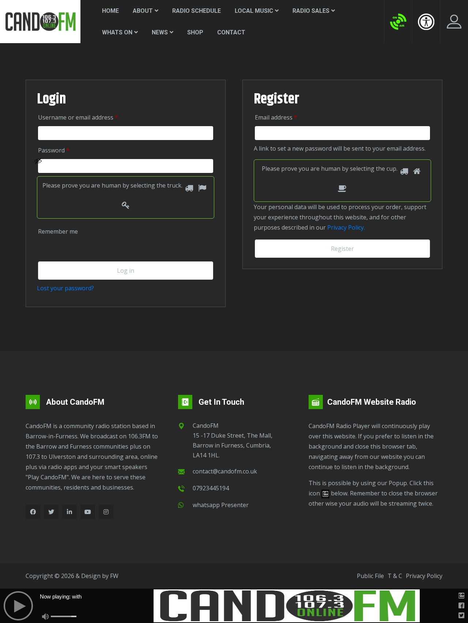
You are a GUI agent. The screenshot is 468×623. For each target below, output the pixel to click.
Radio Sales (310, 10)
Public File (370, 576)
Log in (125, 271)
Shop (195, 32)
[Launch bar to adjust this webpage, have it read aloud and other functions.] (426, 21)
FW (114, 576)
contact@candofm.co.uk (225, 471)
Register (342, 249)
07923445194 (211, 488)
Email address (286, 117)
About (143, 10)
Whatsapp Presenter (221, 505)
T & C (395, 576)
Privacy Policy (424, 576)
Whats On (117, 32)
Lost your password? (65, 288)
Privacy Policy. (346, 227)
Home (110, 10)
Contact (231, 32)
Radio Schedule (196, 10)
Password (64, 150)
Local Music (254, 10)
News (160, 32)
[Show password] (121, 166)
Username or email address (88, 117)
